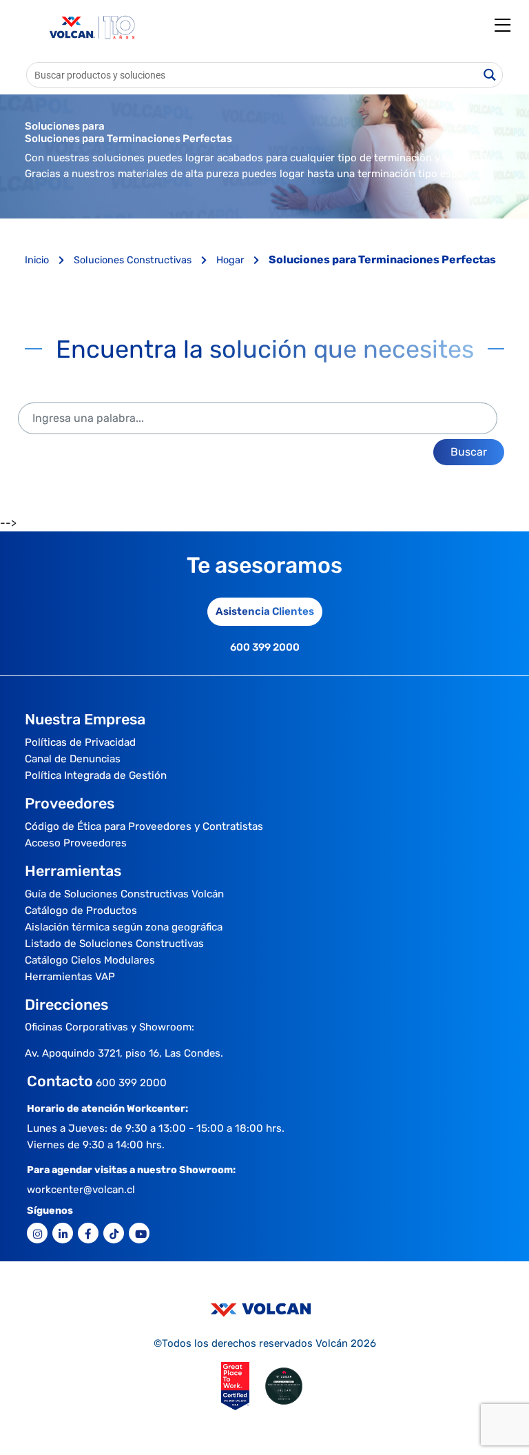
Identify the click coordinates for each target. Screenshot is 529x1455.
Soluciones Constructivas (134, 260)
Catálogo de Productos (81, 910)
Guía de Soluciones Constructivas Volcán (124, 894)
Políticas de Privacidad (80, 742)
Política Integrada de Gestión (96, 775)
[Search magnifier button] (490, 75)
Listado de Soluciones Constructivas (114, 943)
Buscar (468, 451)
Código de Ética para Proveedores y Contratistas (144, 826)
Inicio (38, 260)
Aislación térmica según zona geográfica (123, 927)
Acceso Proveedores (76, 843)
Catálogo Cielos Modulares (90, 960)
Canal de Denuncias (73, 759)
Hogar (231, 260)
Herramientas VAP (70, 976)
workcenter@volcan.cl (81, 1189)
